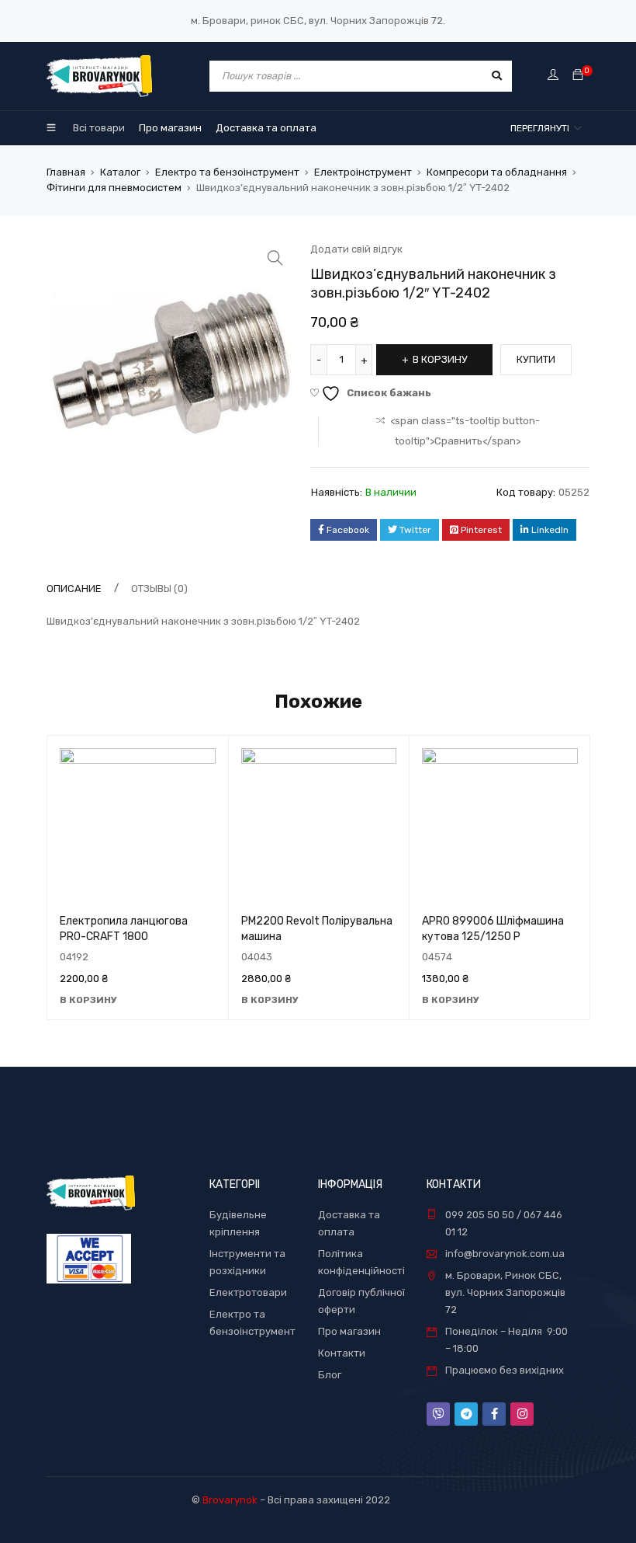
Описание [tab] (74, 588)
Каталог (120, 172)
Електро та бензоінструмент (227, 172)
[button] (275, 258)
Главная (66, 172)
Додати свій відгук (356, 249)
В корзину (440, 359)
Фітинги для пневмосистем (114, 187)
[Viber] (438, 1414)
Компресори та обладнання (497, 172)
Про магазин (349, 1331)
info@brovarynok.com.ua (505, 1253)
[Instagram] (522, 1414)
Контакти (341, 1353)
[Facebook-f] (494, 1414)
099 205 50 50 (479, 1215)
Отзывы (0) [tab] (159, 588)
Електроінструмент (363, 172)
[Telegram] (466, 1414)
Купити (536, 359)
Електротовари (248, 1292)
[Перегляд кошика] (577, 76)
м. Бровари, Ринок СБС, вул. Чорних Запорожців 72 (505, 1292)
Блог (329, 1375)
